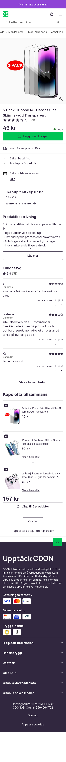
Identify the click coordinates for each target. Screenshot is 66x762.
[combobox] (33, 22)
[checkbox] (6, 405)
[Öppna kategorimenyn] (60, 14)
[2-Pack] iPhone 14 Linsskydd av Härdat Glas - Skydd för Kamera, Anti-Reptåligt (41, 475)
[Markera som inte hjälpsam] (61, 304)
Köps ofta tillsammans (25, 394)
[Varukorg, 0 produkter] (52, 14)
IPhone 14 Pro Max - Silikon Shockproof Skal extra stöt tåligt (41, 441)
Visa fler (33, 521)
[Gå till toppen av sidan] (57, 542)
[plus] (33, 429)
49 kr (26, 416)
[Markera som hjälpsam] (55, 304)
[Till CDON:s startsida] (5, 14)
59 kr (26, 448)
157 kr (11, 498)
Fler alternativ (30, 457)
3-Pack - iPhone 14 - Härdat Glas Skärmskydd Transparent (41, 409)
